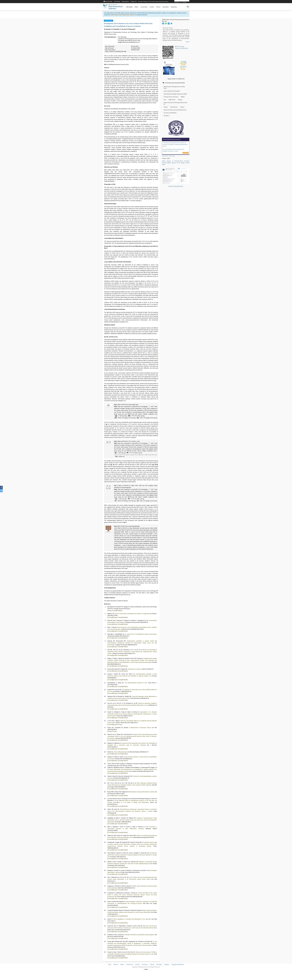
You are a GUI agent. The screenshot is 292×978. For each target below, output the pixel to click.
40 (123, 509)
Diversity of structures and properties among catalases (139, 934)
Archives (152, 7)
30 (157, 360)
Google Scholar (112, 610)
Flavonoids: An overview (134, 669)
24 (127, 321)
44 (157, 518)
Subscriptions (125, 1)
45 (148, 561)
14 (138, 220)
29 (155, 356)
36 (135, 437)
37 (109, 478)
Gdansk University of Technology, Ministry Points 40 (175, 103)
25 (157, 341)
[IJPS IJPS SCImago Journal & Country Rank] (181, 47)
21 (149, 291)
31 (135, 395)
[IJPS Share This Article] (163, 23)
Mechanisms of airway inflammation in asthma (141, 791)
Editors (136, 7)
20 (149, 281)
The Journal (129, 7)
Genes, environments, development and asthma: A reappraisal (132, 613)
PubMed (119, 610)
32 (137, 395)
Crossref (110, 617)
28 (154, 356)
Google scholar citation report (168, 156)
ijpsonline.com (145, 967)
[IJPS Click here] (175, 175)
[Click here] (146, 969)
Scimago (180, 99)
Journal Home (108, 1)
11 (118, 164)
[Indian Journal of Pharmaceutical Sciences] (112, 7)
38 (134, 481)
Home (109, 964)
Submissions (174, 7)
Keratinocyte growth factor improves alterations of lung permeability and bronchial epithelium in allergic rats (132, 854)
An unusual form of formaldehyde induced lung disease (141, 634)
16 (135, 231)
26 (145, 343)
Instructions (166, 7)
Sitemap (152, 964)
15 (123, 225)
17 (151, 243)
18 (113, 258)
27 (117, 351)
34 (124, 400)
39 (155, 505)
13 (137, 220)
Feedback (166, 964)
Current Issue (144, 7)
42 (151, 513)
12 (140, 200)
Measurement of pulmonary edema (140, 727)
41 (157, 511)
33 (123, 400)
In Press (158, 7)
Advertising (117, 1)
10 (139, 160)
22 (146, 302)
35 (116, 435)
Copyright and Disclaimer (177, 964)
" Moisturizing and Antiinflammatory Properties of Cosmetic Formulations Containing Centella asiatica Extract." (175, 144)
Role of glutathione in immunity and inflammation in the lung (130, 919)
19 (153, 264)
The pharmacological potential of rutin (136, 682)
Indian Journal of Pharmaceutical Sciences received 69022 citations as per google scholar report (175, 162)
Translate (184, 2)
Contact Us (134, 1)
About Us (115, 964)
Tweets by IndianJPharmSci (175, 186)
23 (125, 321)
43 (127, 516)
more (187, 41)
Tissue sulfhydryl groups (120, 752)
